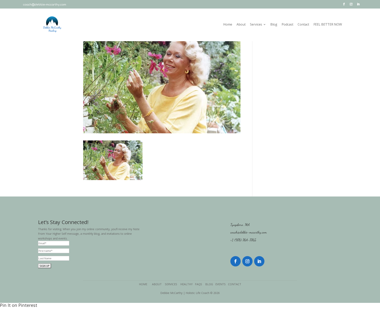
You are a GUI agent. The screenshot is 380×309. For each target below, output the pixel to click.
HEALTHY (187, 284)
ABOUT (158, 284)
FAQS (200, 284)
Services (256, 24)
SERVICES (172, 284)
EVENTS (220, 284)
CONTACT (234, 284)
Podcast (287, 24)
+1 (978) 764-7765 (243, 240)
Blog (273, 24)
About (241, 24)
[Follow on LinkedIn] (358, 4)
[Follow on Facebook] (344, 4)
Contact (303, 24)
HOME (144, 284)
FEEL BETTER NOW (328, 24)
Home (227, 24)
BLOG (209, 284)
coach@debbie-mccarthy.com (44, 4)
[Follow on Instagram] (351, 4)
